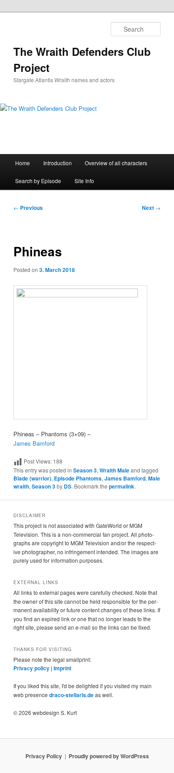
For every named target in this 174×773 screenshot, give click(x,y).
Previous (28, 208)
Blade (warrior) (32, 478)
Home (22, 163)
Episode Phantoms (78, 478)
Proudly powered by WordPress (109, 756)
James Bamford (33, 443)
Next (151, 208)
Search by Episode (38, 180)
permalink (121, 486)
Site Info (84, 180)
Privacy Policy (43, 756)
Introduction (57, 163)
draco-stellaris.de (71, 695)
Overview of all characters (116, 163)
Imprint (62, 668)
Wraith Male (114, 470)
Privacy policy (31, 668)
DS (67, 486)
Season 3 (85, 470)
